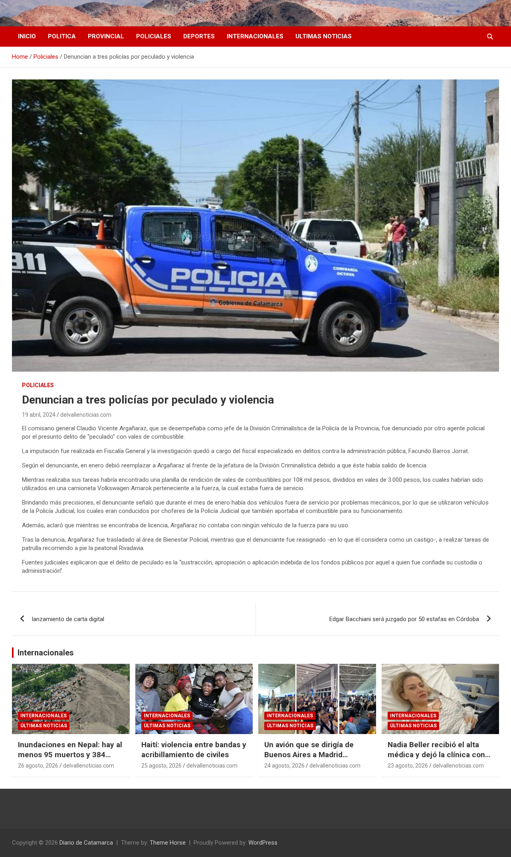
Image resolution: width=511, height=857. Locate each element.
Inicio (27, 36)
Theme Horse (168, 842)
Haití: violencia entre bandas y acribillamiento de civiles (193, 749)
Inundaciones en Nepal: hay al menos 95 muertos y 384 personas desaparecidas (70, 754)
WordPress (262, 842)
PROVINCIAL (106, 36)
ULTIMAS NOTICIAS (323, 36)
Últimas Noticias (43, 725)
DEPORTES (199, 36)
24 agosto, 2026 (284, 765)
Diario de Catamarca (86, 842)
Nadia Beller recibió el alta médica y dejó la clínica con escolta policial (436, 754)
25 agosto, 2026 (161, 765)
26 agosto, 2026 (38, 765)
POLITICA (62, 36)
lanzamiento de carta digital (68, 619)
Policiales (38, 385)
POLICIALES (153, 36)
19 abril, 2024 (38, 415)
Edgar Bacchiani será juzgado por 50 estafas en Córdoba (404, 619)
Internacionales (46, 652)
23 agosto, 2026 (408, 765)
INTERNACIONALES (255, 36)
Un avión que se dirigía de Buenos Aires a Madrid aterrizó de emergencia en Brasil (310, 759)
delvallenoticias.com (85, 415)
